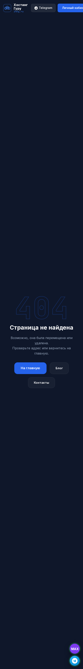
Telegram (45, 7)
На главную (30, 368)
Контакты (41, 382)
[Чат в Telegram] (75, 661)
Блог (59, 368)
